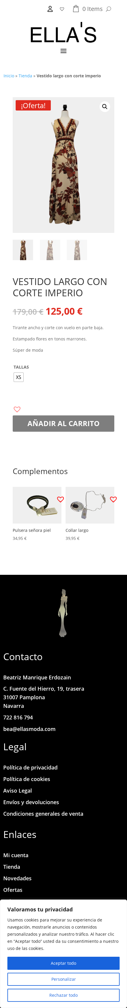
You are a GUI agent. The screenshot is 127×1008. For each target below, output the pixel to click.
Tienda (25, 76)
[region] (63, 954)
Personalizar (63, 979)
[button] (105, 106)
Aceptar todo (63, 963)
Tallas (21, 367)
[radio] (18, 377)
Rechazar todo (63, 995)
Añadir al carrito (63, 423)
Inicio (9, 76)
